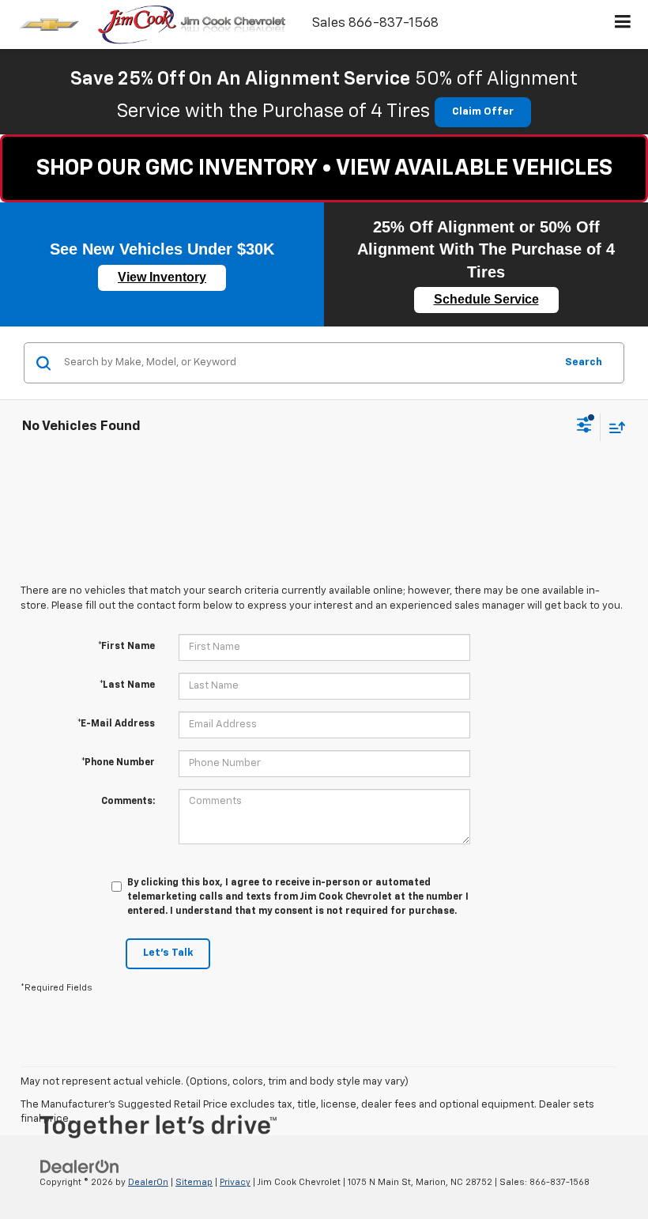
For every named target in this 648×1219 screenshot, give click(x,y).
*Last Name (127, 685)
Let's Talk (168, 953)
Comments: (128, 801)
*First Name (126, 646)
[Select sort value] (613, 427)
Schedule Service (486, 299)
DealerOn (148, 1182)
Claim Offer (483, 112)
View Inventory (162, 277)
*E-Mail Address (116, 724)
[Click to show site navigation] (623, 24)
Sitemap (194, 1182)
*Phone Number (118, 763)
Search (583, 362)
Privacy (235, 1182)
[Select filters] (584, 427)
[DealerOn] (80, 1167)
